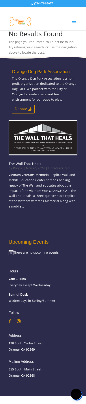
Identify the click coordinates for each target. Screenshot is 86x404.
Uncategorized (59, 168)
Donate (21, 108)
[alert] (43, 252)
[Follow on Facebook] (9, 321)
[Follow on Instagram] (18, 321)
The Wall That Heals (25, 163)
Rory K (17, 168)
